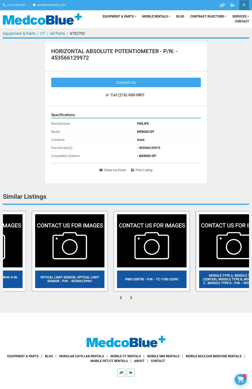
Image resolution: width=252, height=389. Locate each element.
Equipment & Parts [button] (118, 16)
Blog (180, 16)
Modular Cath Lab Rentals (81, 356)
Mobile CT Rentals (125, 356)
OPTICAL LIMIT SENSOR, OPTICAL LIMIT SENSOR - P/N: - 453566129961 (43, 279)
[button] (156, 16)
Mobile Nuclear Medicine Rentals (214, 356)
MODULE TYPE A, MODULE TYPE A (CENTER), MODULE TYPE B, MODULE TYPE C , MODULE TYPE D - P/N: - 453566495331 (208, 279)
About (139, 361)
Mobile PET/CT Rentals (109, 361)
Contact (242, 21)
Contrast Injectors (207, 16)
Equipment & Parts (23, 356)
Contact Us (126, 82)
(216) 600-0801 (16, 4)
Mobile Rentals (155, 16)
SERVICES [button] (239, 16)
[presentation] (121, 297)
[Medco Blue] (126, 341)
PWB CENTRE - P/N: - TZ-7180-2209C (125, 279)
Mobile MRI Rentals (163, 356)
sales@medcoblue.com (51, 4)
